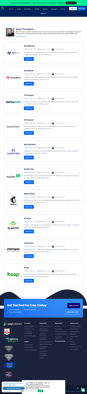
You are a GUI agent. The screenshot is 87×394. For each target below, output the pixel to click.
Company (63, 8)
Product (22, 8)
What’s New (74, 336)
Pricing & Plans (28, 326)
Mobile (42, 358)
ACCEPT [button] (40, 391)
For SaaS (57, 326)
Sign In (73, 8)
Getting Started (75, 326)
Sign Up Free (73, 306)
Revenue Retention (46, 342)
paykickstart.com (21, 36)
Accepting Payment (46, 326)
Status (72, 342)
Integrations (43, 351)
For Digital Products (61, 334)
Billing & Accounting (46, 344)
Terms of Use (28, 345)
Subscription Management (44, 330)
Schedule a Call (72, 312)
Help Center (74, 349)
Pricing (29, 8)
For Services (58, 329)
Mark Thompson (60, 49)
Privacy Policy (28, 347)
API (71, 339)
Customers (54, 8)
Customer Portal (75, 347)
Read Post (28, 59)
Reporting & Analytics (43, 347)
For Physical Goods (61, 331)
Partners (73, 344)
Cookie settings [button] (29, 391)
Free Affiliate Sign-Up (30, 336)
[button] (83, 390)
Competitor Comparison (28, 332)
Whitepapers (74, 331)
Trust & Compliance (30, 350)
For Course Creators (58, 337)
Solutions (36, 8)
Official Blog (74, 329)
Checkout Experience (43, 334)
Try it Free (81, 8)
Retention (43, 13)
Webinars (73, 334)
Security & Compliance (43, 354)
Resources (45, 8)
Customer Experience (43, 338)
